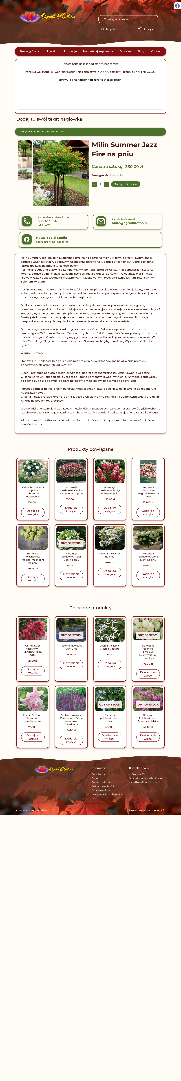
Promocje (70, 51)
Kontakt (156, 51)
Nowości (51, 51)
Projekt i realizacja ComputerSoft (147, 810)
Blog (141, 51)
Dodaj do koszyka (126, 184)
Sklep (23, 131)
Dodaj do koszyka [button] (33, 512)
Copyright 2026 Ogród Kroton (32, 810)
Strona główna (29, 51)
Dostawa (125, 51)
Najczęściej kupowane (98, 51)
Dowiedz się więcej (71, 575)
